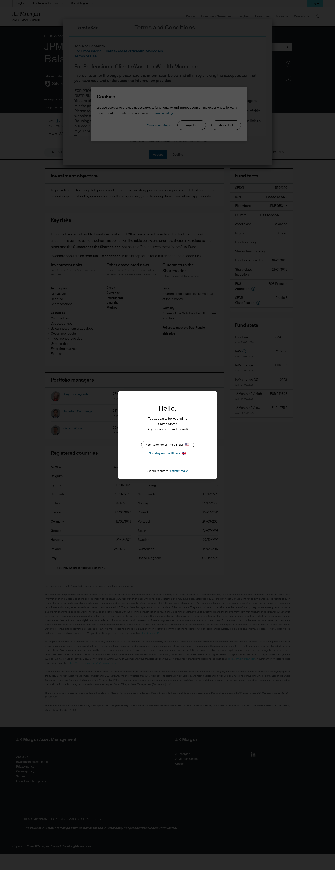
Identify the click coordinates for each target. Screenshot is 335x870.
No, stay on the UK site (165, 453)
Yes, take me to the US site (165, 444)
